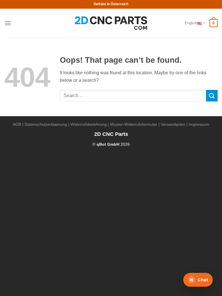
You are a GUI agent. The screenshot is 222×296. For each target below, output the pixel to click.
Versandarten (173, 124)
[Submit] (212, 95)
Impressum (199, 124)
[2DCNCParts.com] (111, 23)
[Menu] (7, 23)
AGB (17, 124)
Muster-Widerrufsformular (133, 124)
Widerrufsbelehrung (89, 124)
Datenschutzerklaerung (46, 124)
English (191, 23)
